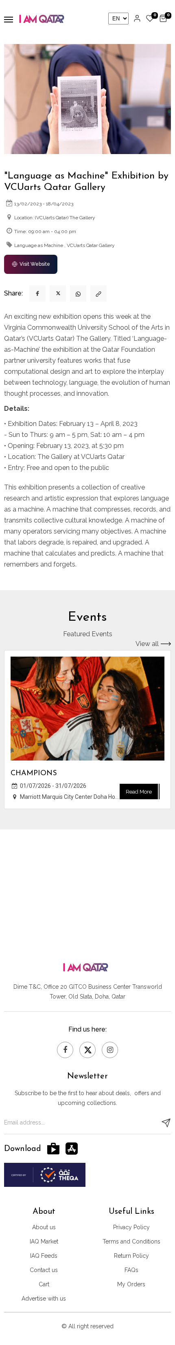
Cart (44, 1284)
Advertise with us (44, 1298)
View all (147, 644)
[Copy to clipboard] (98, 293)
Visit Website (35, 264)
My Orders (131, 1284)
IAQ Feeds (43, 1255)
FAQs (131, 1270)
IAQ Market (44, 1241)
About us (44, 1227)
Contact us (44, 1270)
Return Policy (131, 1255)
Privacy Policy (131, 1227)
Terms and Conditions (131, 1241)
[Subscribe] (166, 1123)
